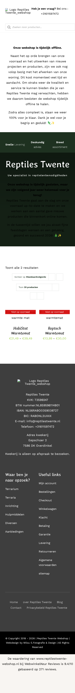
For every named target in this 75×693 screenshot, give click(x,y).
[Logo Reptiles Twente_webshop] (18, 9)
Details (20, 315)
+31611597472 (50, 13)
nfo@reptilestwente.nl (43, 421)
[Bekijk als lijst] (40, 295)
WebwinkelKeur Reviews (42, 664)
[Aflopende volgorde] (59, 277)
